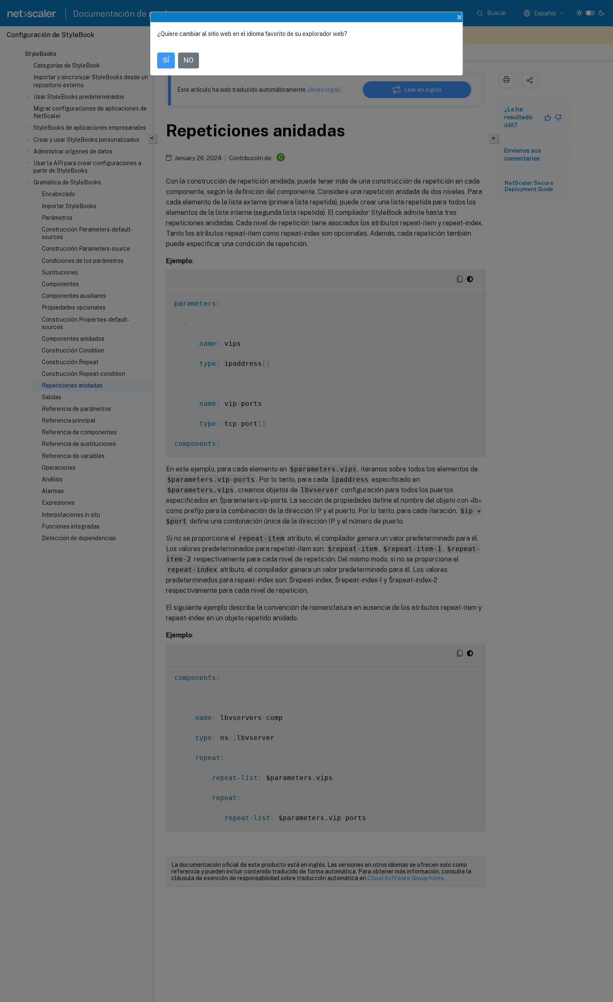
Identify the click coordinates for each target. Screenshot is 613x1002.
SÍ (166, 60)
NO (188, 60)
